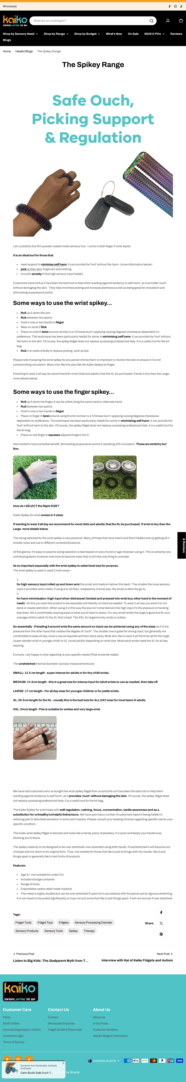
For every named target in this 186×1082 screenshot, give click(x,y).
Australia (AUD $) (104, 1060)
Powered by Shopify (67, 1072)
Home (7, 51)
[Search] (151, 21)
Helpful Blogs (24, 51)
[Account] (168, 21)
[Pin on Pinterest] (161, 934)
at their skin (31, 269)
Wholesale (10, 6)
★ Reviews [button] (183, 545)
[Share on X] (161, 923)
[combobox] (93, 20)
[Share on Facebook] (161, 912)
